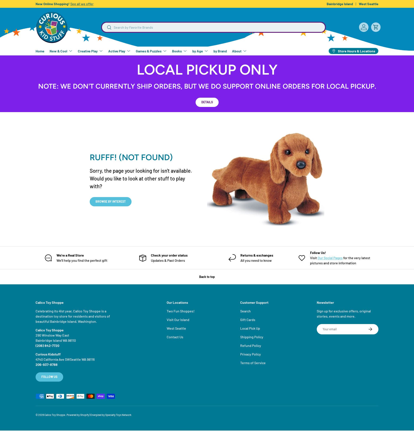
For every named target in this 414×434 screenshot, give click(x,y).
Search (245, 311)
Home (40, 51)
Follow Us (49, 377)
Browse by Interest (111, 201)
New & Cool (58, 51)
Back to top (207, 277)
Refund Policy (250, 345)
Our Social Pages (330, 258)
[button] (376, 27)
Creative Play (88, 51)
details (207, 102)
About (237, 51)
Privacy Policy (250, 354)
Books (177, 51)
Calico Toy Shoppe (55, 414)
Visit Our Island (178, 320)
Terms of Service (253, 363)
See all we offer (82, 4)
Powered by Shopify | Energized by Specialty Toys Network (99, 414)
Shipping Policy (251, 337)
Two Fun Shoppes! (180, 311)
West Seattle (368, 4)
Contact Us (175, 337)
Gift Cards (247, 320)
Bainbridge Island (340, 4)
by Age (197, 51)
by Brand (220, 51)
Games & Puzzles (149, 51)
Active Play (116, 51)
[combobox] (213, 27)
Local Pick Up (250, 328)
